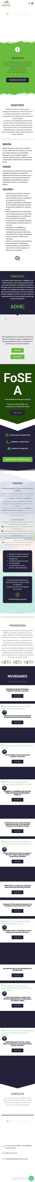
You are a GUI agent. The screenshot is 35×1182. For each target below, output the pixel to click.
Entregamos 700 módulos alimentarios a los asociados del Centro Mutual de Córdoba (17, 905)
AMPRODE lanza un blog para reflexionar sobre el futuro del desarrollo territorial (17, 886)
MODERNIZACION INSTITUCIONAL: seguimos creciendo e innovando (17, 690)
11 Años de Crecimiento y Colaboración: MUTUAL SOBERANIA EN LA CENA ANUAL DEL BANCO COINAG (17, 998)
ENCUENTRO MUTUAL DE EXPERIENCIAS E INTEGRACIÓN (17, 969)
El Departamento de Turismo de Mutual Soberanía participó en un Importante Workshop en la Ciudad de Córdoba (17, 824)
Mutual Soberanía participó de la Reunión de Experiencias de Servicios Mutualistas (17, 716)
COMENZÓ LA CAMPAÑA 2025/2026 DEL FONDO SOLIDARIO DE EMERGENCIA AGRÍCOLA (17, 793)
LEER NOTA (17, 696)
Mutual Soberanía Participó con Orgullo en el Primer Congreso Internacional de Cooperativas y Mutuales (17, 854)
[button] (31, 1178)
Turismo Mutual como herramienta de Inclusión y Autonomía (17, 755)
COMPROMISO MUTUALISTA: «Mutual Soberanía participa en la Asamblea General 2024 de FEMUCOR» (17, 1043)
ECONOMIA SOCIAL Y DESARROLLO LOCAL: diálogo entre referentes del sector (17, 931)
